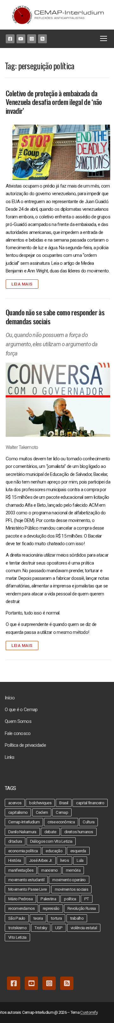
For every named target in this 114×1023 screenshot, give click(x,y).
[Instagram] (31, 38)
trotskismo (17, 927)
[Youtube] (20, 38)
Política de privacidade (25, 745)
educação (54, 850)
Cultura (88, 822)
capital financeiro (90, 802)
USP (59, 927)
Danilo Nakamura (22, 831)
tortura (56, 918)
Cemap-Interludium (24, 822)
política (70, 898)
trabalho (77, 918)
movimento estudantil (26, 879)
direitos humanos (78, 831)
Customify (88, 1012)
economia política (23, 850)
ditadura (15, 841)
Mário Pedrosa (20, 898)
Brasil (63, 802)
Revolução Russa (81, 908)
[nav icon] (105, 39)
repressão (51, 908)
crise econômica (61, 822)
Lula (80, 860)
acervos (14, 802)
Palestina (48, 898)
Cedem (42, 812)
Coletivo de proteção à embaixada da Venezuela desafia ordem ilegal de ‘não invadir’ (54, 102)
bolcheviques (40, 802)
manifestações (20, 870)
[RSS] (42, 38)
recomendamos (21, 908)
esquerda (78, 850)
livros (64, 860)
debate (50, 831)
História (14, 860)
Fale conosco (18, 733)
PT (86, 898)
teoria (38, 918)
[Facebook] (10, 38)
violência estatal (84, 927)
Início (10, 698)
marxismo (49, 870)
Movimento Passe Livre (27, 889)
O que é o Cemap (21, 709)
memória (73, 870)
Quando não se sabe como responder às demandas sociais (55, 317)
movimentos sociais (71, 889)
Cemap (62, 812)
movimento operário (69, 879)
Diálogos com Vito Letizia (51, 841)
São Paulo (16, 918)
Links (10, 757)
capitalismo (18, 812)
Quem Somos (18, 721)
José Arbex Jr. (40, 860)
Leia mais (22, 284)
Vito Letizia (17, 937)
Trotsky (41, 927)
